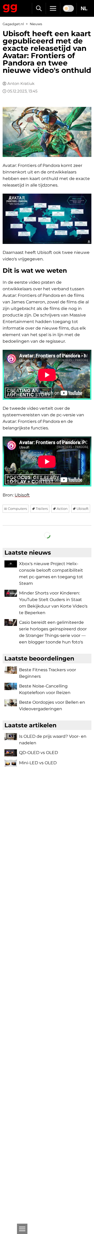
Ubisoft (22, 495)
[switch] (68, 8)
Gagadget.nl (13, 24)
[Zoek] (39, 8)
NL (84, 8)
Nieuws (36, 24)
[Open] (22, 1229)
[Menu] (53, 8)
